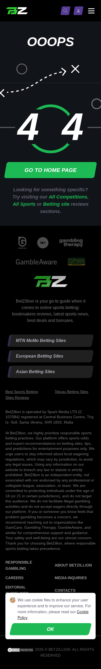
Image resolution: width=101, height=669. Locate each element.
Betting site (56, 204)
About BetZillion (73, 565)
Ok (50, 629)
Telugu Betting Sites (71, 391)
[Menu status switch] (91, 10)
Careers (14, 578)
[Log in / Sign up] (79, 10)
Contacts (65, 590)
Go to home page (50, 170)
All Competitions (68, 197)
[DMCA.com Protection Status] (21, 649)
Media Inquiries (71, 578)
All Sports (24, 204)
